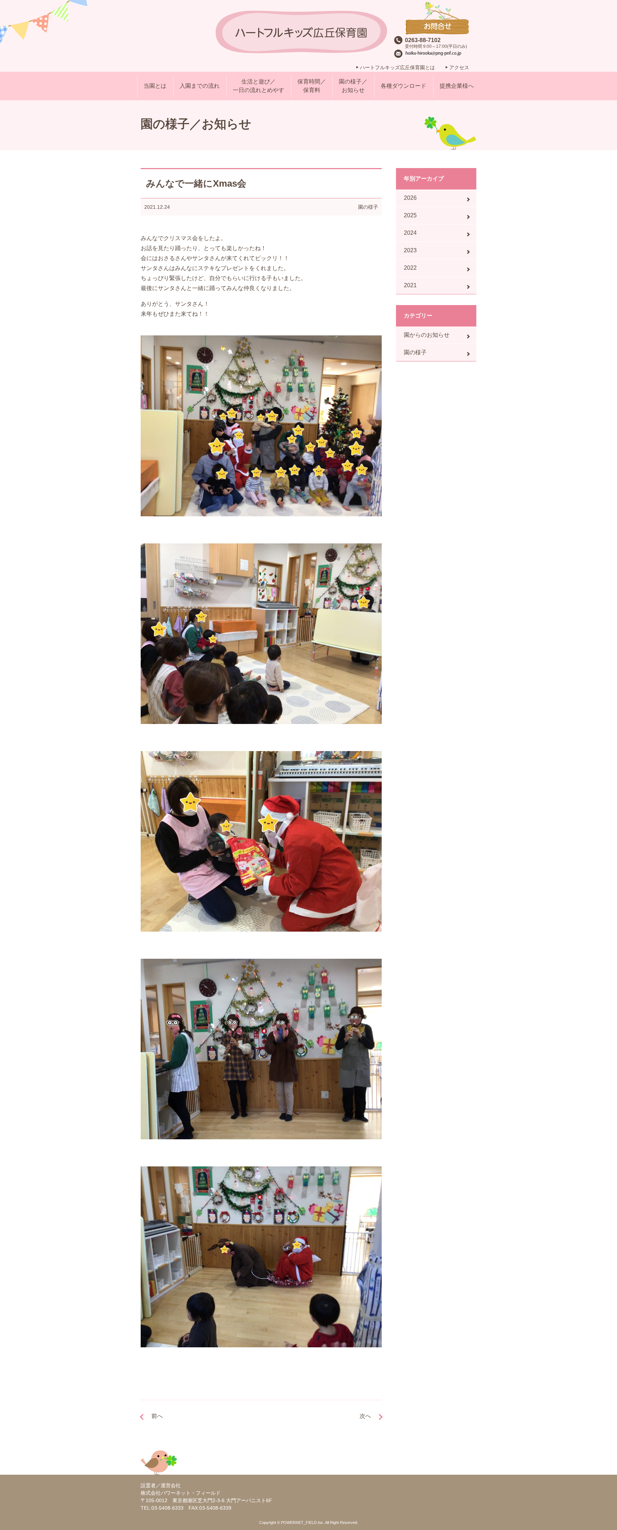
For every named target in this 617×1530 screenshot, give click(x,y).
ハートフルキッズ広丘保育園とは (397, 67)
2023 (410, 250)
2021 (410, 285)
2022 (410, 268)
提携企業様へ (457, 86)
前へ (157, 1416)
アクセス (459, 67)
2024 (410, 233)
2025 (410, 215)
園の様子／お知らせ (353, 85)
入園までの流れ (200, 86)
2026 (410, 198)
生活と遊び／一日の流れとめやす (258, 85)
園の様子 (368, 207)
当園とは (155, 86)
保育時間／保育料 (311, 85)
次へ (365, 1416)
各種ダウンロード (403, 86)
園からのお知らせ (427, 335)
